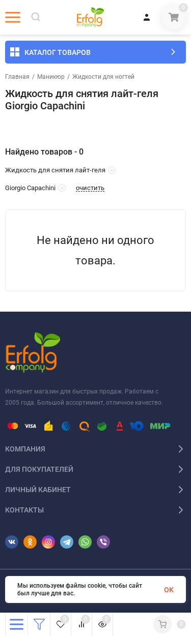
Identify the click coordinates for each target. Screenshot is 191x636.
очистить (90, 188)
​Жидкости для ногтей (103, 77)
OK (169, 590)
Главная (17, 77)
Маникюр (51, 77)
